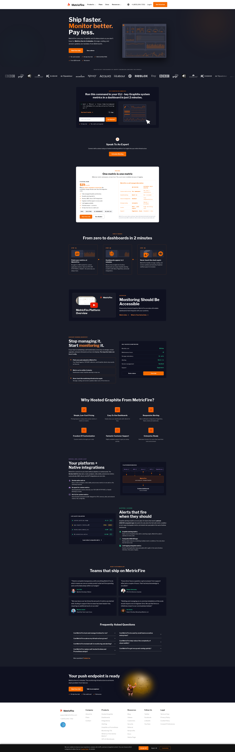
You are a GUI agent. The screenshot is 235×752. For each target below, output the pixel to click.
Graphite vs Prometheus (110, 727)
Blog (129, 714)
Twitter (146, 714)
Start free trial (75, 50)
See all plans (98, 216)
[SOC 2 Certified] (68, 725)
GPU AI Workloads (108, 739)
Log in (149, 4)
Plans (87, 717)
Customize (165, 748)
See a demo (90, 50)
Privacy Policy (165, 717)
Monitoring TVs (107, 731)
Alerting (104, 724)
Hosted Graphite (107, 714)
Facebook (147, 717)
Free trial (153, 373)
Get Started (160, 4)
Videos (130, 717)
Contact (88, 721)
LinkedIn (147, 721)
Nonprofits (131, 731)
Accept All (143, 748)
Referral (130, 727)
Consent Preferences (167, 724)
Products (90, 4)
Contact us (86, 658)
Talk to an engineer (93, 689)
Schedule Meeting (118, 154)
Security (130, 724)
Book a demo (132, 373)
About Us (89, 714)
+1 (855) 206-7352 (138, 4)
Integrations (106, 721)
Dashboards (106, 717)
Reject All (154, 748)
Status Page (132, 737)
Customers (131, 721)
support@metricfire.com (68, 715)
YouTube (147, 724)
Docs (107, 4)
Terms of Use (164, 714)
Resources (116, 4)
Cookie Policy (165, 721)
